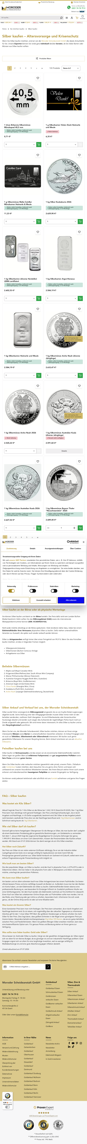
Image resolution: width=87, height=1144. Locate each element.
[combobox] (29, 18)
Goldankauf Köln (30, 1089)
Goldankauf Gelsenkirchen (29, 1045)
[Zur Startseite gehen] (11, 8)
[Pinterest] (77, 1044)
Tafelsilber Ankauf (75, 1027)
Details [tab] (32, 548)
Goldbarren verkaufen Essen (54, 1005)
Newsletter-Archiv (53, 1044)
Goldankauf (10, 767)
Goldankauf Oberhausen (29, 1053)
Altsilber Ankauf (74, 1011)
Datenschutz (7, 1074)
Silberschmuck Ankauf (76, 1007)
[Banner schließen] (83, 542)
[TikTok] (73, 1047)
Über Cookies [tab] (75, 548)
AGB (4, 1044)
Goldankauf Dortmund (28, 1068)
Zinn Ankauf (72, 1015)
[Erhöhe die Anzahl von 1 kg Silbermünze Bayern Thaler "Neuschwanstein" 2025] (74, 528)
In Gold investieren (53, 1059)
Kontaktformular (22, 1015)
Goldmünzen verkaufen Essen (52, 998)
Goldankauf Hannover (32, 1097)
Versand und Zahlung (10, 1048)
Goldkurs (49, 1026)
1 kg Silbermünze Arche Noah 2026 (20, 433)
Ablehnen (16, 600)
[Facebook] (69, 1044)
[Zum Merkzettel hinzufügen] (37, 78)
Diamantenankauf (74, 1023)
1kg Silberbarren (30, 821)
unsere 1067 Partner (17, 560)
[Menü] (66, 17)
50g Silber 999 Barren (53, 919)
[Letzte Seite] (42, 68)
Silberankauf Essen (75, 995)
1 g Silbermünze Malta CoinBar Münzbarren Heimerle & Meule (18, 203)
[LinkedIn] (69, 1047)
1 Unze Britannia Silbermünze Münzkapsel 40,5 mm (17, 126)
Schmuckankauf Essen (54, 992)
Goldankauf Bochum (32, 1081)
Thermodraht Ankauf (76, 1019)
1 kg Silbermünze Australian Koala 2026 (22, 508)
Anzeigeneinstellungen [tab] (54, 548)
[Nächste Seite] (36, 68)
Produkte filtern (45, 58)
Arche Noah (10, 692)
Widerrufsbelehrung (10, 1052)
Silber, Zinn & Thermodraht (74, 983)
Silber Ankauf (73, 991)
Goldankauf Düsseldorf (28, 1060)
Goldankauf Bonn (31, 1085)
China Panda (11, 687)
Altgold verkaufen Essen (53, 1017)
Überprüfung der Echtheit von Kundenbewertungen (10, 1066)
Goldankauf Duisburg (32, 1073)
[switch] (33, 591)
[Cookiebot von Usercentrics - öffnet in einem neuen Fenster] (69, 542)
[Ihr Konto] (71, 17)
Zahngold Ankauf (52, 1022)
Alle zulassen (71, 600)
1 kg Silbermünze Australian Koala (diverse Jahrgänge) (61, 434)
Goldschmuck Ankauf (54, 1011)
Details (64, 451)
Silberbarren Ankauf (75, 1003)
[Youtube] (73, 1044)
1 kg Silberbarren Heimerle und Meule (21, 356)
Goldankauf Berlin (31, 1093)
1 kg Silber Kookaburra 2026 (58, 202)
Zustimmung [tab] (11, 548)
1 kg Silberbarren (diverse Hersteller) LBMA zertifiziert (20, 280)
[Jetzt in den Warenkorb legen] (38, 144)
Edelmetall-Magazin (53, 1055)
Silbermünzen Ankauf (76, 999)
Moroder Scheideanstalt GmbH (54, 41)
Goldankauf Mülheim (32, 1077)
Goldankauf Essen (53, 988)
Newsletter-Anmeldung (50, 1049)
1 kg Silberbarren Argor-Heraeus (60, 279)
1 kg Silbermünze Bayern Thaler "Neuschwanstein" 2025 (60, 510)
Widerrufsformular (9, 1086)
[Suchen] (61, 18)
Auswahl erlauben (43, 600)
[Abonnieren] (48, 966)
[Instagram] (81, 1044)
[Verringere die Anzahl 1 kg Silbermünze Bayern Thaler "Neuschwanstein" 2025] (48, 528)
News (48, 1038)
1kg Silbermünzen (68, 818)
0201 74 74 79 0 (78, 8)
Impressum (6, 1078)
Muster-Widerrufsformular (9, 1057)
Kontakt (54, 778)
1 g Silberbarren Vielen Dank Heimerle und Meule (63, 126)
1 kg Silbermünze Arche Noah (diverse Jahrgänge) (63, 357)
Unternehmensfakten (10, 1082)
